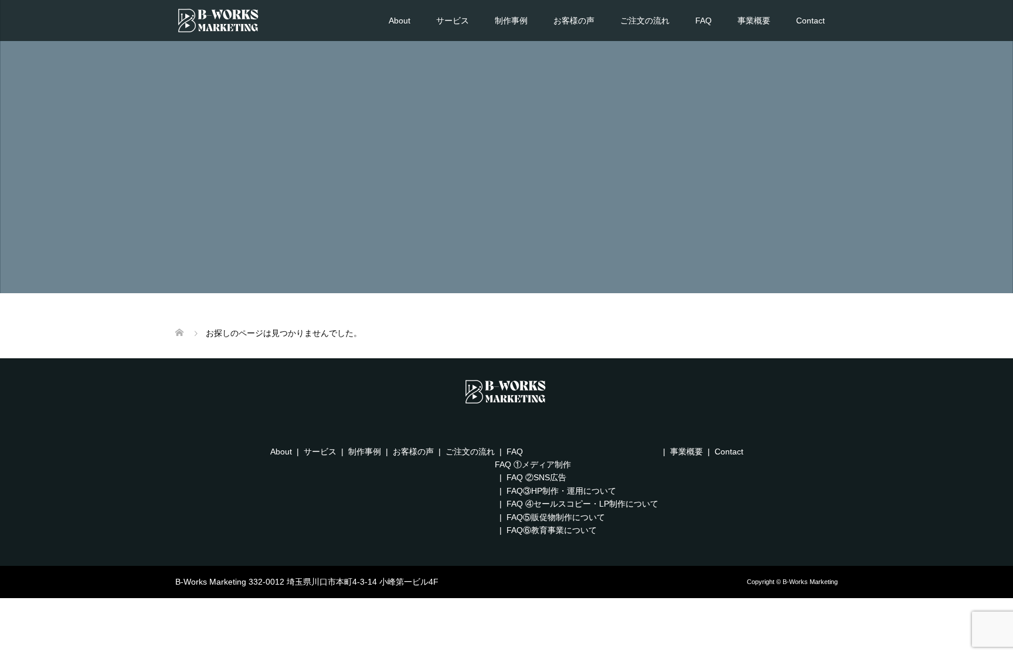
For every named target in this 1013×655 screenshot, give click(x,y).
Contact (810, 20)
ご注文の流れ (644, 20)
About (399, 20)
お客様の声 (573, 20)
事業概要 (753, 20)
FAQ (703, 20)
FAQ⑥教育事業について (551, 530)
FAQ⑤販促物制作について (555, 517)
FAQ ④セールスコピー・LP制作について (582, 503)
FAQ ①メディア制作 (533, 464)
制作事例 (511, 20)
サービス (452, 20)
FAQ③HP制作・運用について (561, 491)
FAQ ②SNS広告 (536, 477)
